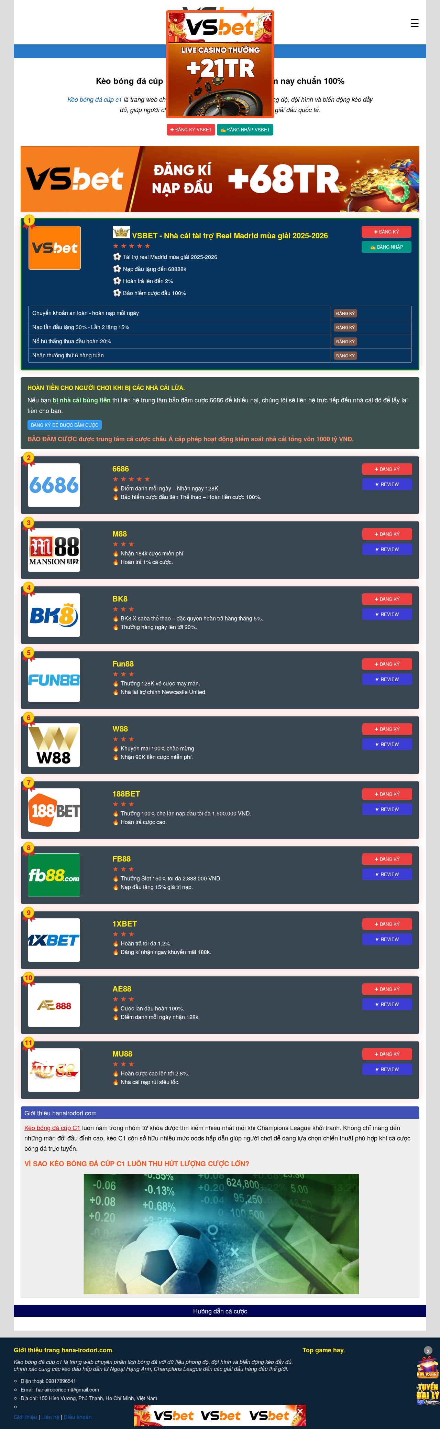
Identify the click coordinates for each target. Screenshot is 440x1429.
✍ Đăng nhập (386, 246)
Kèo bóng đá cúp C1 (52, 1127)
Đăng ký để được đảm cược (64, 425)
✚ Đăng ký (386, 231)
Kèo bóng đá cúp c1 (94, 99)
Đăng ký (345, 313)
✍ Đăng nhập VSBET (245, 129)
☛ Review (387, 484)
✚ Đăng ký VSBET (191, 129)
